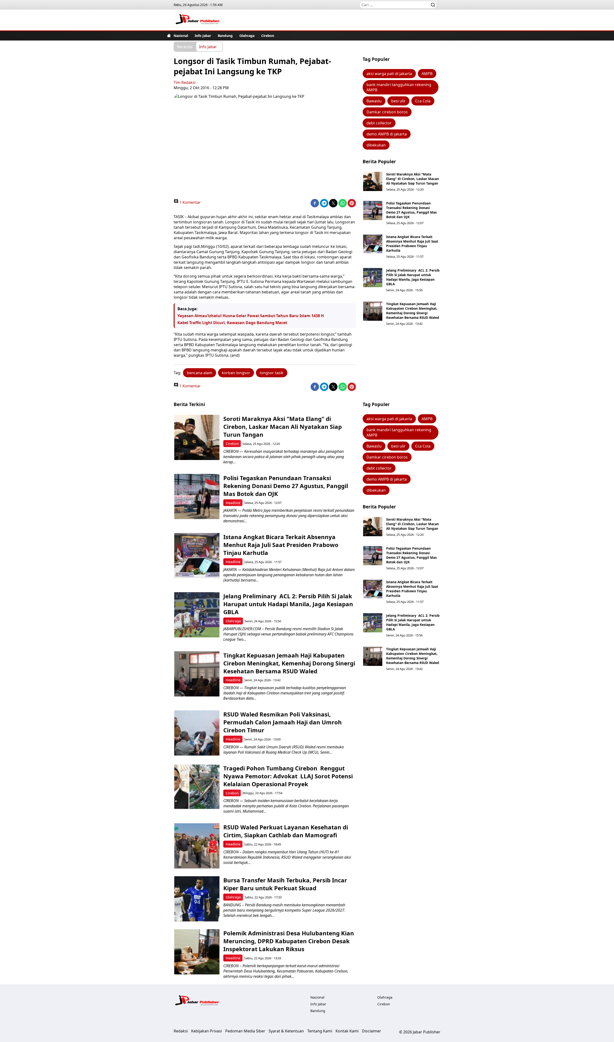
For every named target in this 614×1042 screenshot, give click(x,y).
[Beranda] (169, 35)
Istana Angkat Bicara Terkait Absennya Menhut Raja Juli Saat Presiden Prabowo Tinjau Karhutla (412, 243)
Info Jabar (203, 35)
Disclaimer (371, 1031)
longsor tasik (271, 372)
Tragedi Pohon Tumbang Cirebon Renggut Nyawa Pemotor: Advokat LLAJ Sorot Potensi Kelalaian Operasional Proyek (288, 776)
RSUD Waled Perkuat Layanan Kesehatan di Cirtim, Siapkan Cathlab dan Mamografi (285, 831)
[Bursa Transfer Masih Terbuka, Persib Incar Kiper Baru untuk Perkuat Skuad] (196, 898)
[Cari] (433, 5)
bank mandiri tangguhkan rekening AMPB (398, 87)
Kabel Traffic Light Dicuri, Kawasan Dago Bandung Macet (232, 322)
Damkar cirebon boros (387, 112)
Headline (233, 503)
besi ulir (398, 101)
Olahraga (246, 35)
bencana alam (199, 372)
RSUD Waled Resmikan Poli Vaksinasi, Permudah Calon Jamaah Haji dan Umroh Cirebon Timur (282, 722)
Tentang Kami (319, 1031)
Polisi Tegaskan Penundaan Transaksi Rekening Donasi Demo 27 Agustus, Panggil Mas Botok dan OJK (411, 210)
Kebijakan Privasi (206, 1031)
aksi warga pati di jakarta (389, 73)
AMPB (427, 73)
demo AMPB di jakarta (386, 134)
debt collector (379, 123)
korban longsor (236, 372)
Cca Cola (423, 101)
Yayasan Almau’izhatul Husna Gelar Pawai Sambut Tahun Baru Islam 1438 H (250, 315)
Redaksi (181, 1031)
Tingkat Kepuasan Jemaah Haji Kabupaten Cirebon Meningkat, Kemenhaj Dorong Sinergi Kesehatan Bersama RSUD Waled (412, 311)
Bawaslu (374, 101)
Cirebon (267, 35)
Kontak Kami (347, 1031)
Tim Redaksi (184, 82)
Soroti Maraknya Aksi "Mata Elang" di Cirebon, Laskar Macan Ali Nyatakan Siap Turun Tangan (412, 179)
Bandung (225, 35)
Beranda (184, 46)
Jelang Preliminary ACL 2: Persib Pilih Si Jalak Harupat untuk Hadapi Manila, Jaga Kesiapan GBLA (413, 277)
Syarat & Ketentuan (286, 1031)
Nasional (181, 35)
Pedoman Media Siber (245, 1031)
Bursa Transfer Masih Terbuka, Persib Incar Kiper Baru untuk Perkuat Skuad (285, 884)
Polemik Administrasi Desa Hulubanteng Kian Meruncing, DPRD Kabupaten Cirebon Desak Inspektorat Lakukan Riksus (288, 941)
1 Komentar (189, 202)
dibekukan (376, 145)
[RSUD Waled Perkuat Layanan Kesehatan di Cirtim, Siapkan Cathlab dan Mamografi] (196, 845)
